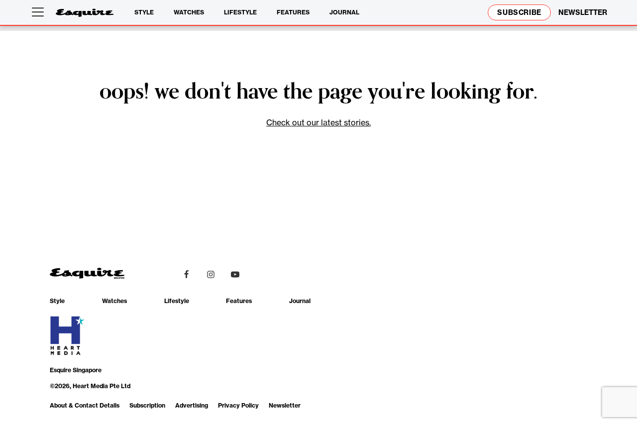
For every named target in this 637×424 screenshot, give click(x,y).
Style (144, 12)
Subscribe (519, 12)
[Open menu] (40, 12)
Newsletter (285, 405)
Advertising (191, 405)
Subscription (147, 405)
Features (293, 12)
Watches (189, 12)
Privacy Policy (238, 405)
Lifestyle (240, 12)
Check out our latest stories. (318, 122)
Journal (344, 12)
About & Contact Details (84, 405)
